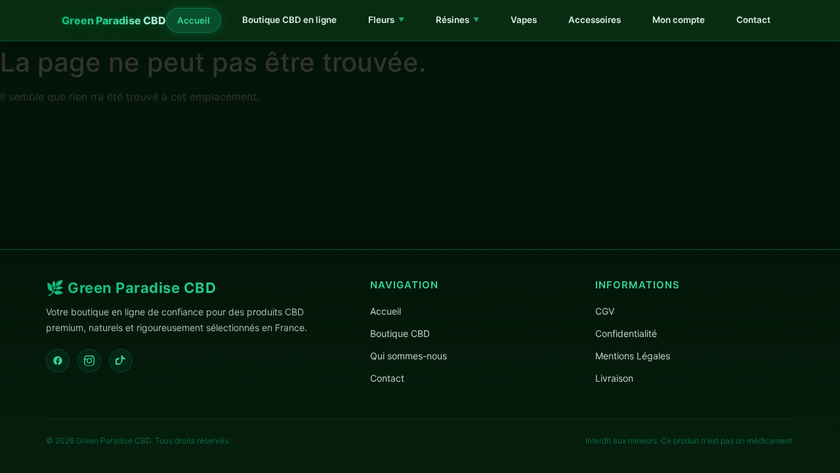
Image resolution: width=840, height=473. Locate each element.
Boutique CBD (400, 333)
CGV (604, 311)
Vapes (524, 19)
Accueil (193, 20)
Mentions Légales (632, 355)
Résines (457, 19)
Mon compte (678, 19)
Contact (753, 19)
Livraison (614, 378)
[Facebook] (58, 360)
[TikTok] (121, 360)
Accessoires (594, 19)
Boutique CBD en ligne (289, 19)
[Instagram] (89, 360)
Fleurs (386, 19)
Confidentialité (626, 333)
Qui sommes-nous (408, 355)
